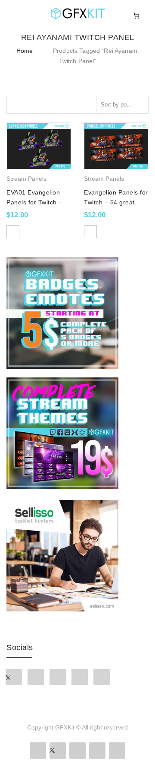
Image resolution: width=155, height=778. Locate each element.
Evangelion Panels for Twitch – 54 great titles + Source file (116, 202)
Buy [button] (12, 231)
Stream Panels (26, 178)
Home (24, 50)
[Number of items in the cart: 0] (136, 15)
